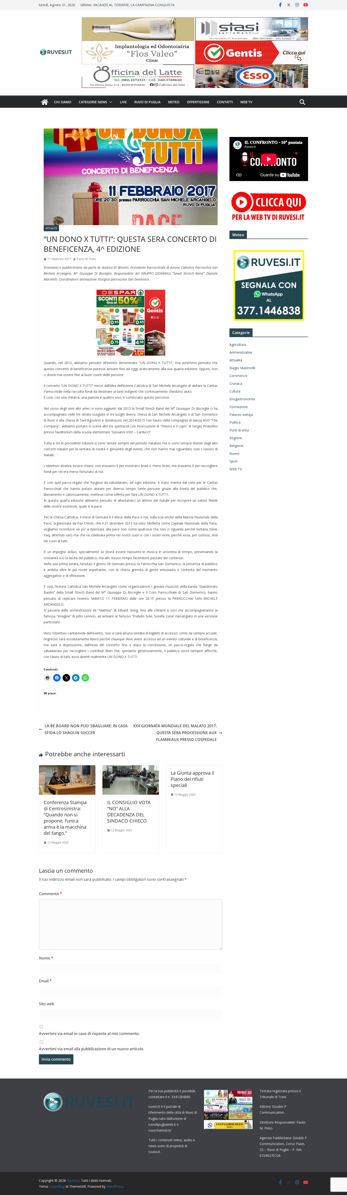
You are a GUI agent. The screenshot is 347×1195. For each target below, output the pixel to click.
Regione (235, 438)
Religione (236, 445)
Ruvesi (234, 453)
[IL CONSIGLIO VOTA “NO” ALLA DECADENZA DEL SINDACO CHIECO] (130, 768)
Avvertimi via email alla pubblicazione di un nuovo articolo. (91, 1048)
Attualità (51, 228)
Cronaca (235, 383)
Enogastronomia (242, 399)
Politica (235, 422)
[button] (109, 102)
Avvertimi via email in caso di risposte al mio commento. (89, 1033)
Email (45, 981)
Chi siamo (62, 102)
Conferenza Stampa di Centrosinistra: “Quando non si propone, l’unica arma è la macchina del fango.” (65, 817)
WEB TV (246, 102)
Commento (50, 893)
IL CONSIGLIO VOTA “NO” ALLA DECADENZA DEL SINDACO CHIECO (129, 811)
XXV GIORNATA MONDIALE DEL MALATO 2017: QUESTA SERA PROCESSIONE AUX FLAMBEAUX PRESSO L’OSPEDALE (175, 732)
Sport (233, 461)
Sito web (46, 1003)
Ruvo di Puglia (147, 102)
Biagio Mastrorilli (242, 368)
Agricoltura (237, 344)
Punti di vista (239, 430)
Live (123, 102)
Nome (46, 958)
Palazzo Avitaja (241, 414)
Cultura (234, 391)
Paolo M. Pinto (86, 259)
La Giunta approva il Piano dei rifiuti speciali (192, 779)
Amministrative (240, 352)
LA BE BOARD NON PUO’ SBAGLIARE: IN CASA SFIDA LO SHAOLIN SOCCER (86, 729)
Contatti (225, 102)
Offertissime (198, 102)
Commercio (238, 375)
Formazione (238, 407)
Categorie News (93, 102)
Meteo (173, 102)
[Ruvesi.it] (44, 102)
